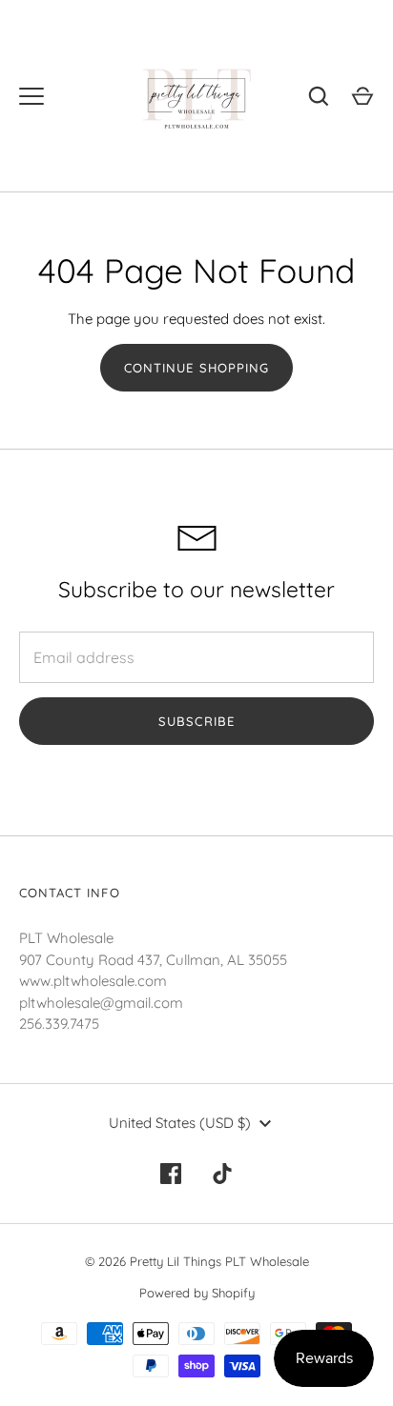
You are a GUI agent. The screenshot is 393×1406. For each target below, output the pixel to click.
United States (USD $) (180, 1123)
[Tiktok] (222, 1174)
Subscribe (196, 721)
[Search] (319, 96)
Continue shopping (196, 367)
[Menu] (31, 96)
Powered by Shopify (197, 1292)
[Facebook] (171, 1174)
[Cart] (362, 96)
